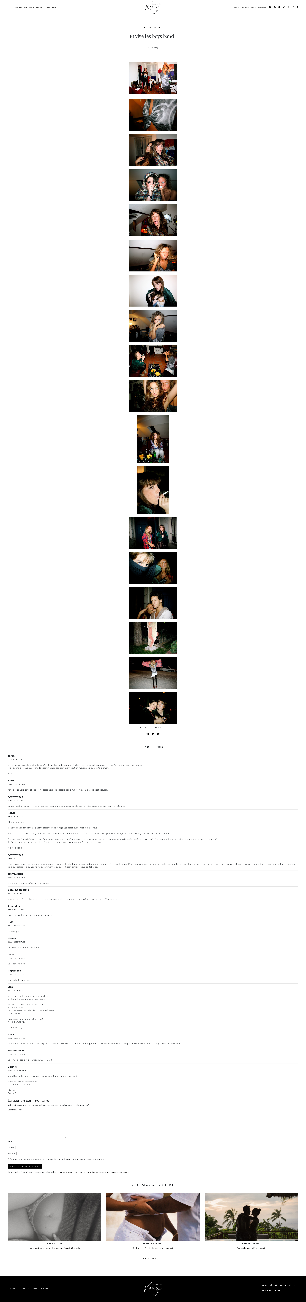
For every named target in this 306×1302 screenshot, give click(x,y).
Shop (265, 1285)
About (277, 1290)
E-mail (11, 1147)
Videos (47, 7)
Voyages (44, 1288)
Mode (22, 1288)
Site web (12, 1153)
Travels (28, 7)
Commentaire (15, 1110)
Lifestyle (37, 7)
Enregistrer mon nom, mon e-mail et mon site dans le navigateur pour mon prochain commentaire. (57, 1159)
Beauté (14, 1288)
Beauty (55, 7)
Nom (11, 1141)
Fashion (18, 7)
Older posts (151, 1259)
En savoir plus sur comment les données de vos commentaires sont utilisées (93, 1172)
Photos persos (152, 27)
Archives (266, 1290)
